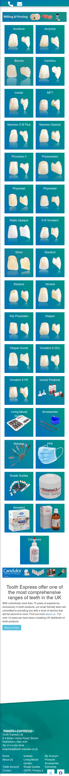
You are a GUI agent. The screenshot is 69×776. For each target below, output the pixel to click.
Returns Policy (11, 627)
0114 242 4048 (15, 745)
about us (50, 614)
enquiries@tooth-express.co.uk (20, 749)
